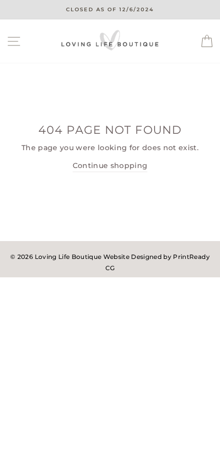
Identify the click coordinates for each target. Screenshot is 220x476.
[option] (110, 9)
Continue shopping (110, 165)
